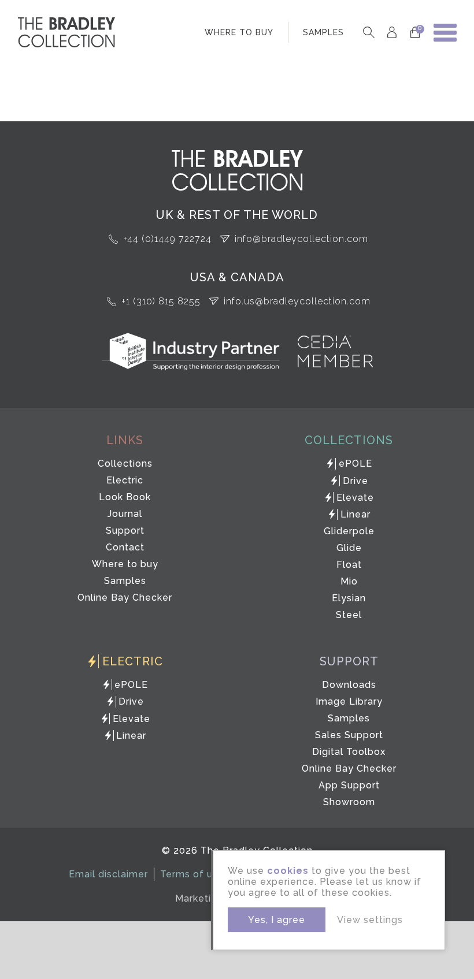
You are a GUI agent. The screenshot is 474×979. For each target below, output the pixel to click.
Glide (349, 547)
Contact (125, 547)
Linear (355, 514)
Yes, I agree (276, 919)
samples (323, 32)
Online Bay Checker (124, 597)
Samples (125, 580)
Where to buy (125, 564)
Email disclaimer (108, 874)
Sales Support (349, 734)
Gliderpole (349, 531)
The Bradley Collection (66, 32)
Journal (125, 513)
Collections (125, 463)
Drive (355, 480)
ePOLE (355, 463)
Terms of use (192, 874)
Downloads (349, 684)
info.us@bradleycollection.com (297, 301)
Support (125, 530)
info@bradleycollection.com (301, 238)
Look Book (125, 497)
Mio (349, 581)
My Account (392, 33)
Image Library (349, 701)
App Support (349, 785)
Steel (349, 614)
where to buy (239, 32)
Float (349, 564)
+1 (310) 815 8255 (161, 301)
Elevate (355, 497)
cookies (288, 870)
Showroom (349, 801)
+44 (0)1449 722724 (167, 238)
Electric (124, 480)
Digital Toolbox (349, 751)
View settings (370, 919)
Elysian (349, 598)
